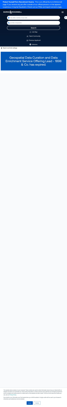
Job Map (34, 32)
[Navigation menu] (63, 12)
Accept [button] (29, 403)
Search (33, 28)
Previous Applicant (35, 40)
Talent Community (34, 36)
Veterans (34, 44)
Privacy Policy (13, 394)
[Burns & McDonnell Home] (12, 12)
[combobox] (33, 18)
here (60, 7)
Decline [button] (37, 403)
